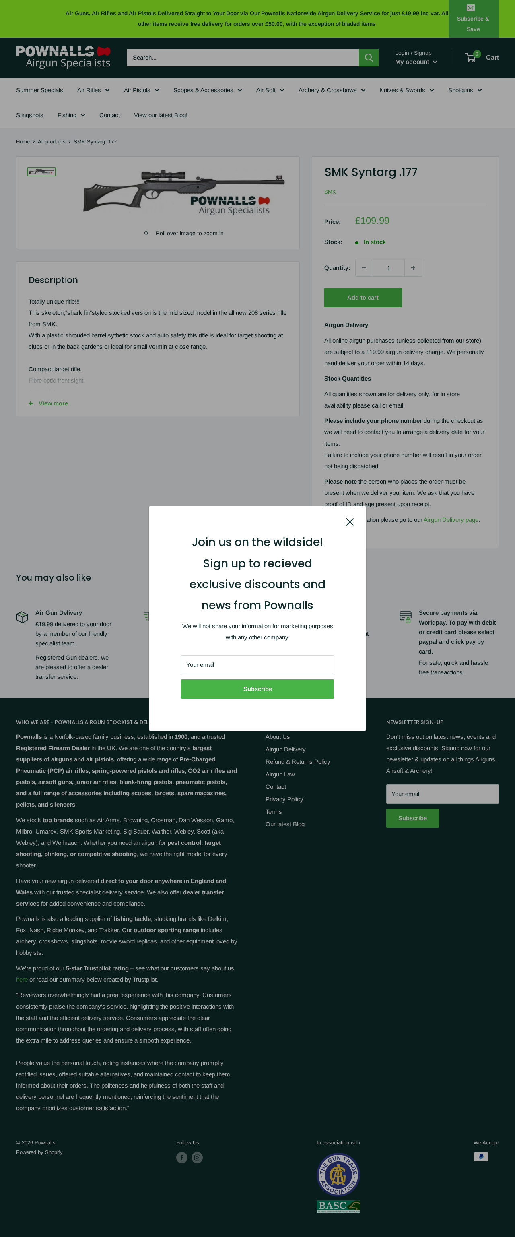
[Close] (350, 521)
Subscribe (257, 688)
